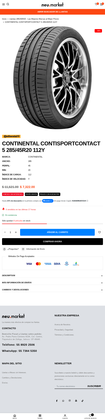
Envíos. (5, 383)
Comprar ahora (52, 241)
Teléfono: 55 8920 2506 (18, 344)
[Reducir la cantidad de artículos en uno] (5, 232)
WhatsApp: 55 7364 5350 (19, 350)
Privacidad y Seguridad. (64, 330)
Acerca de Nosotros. (63, 325)
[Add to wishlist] (99, 232)
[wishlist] (96, 4)
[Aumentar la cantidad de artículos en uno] (16, 232)
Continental (35, 157)
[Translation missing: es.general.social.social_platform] (57, 400)
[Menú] (3, 4)
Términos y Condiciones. (64, 335)
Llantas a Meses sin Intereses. (14, 372)
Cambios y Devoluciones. (12, 378)
